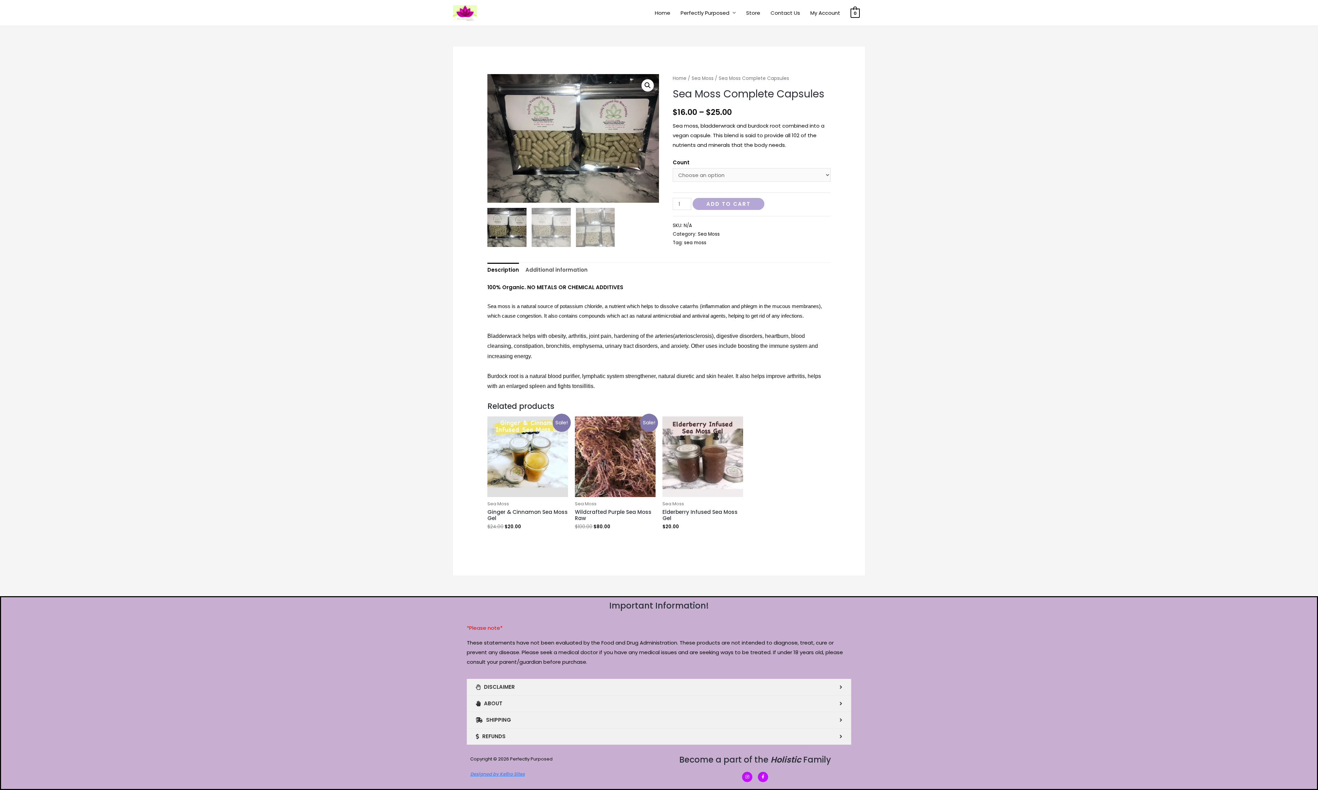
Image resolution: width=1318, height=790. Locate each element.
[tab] (503, 270)
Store (753, 12)
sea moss (695, 242)
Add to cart (728, 204)
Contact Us (785, 12)
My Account (825, 12)
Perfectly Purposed (705, 12)
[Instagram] (747, 777)
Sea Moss (703, 78)
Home (662, 12)
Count (681, 162)
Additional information (556, 269)
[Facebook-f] (763, 777)
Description (503, 269)
